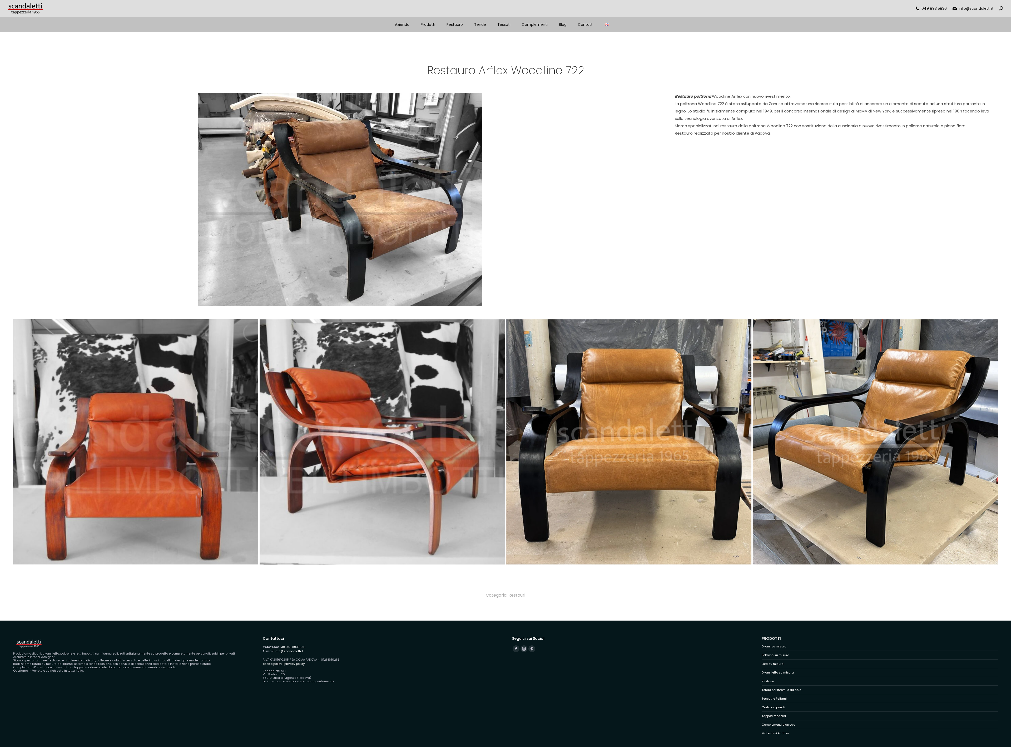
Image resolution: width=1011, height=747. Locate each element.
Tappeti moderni (774, 716)
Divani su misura (774, 646)
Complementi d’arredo (778, 724)
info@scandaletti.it (976, 8)
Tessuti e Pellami (774, 698)
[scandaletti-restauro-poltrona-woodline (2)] (628, 441)
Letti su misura (773, 664)
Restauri (516, 595)
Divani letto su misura (778, 672)
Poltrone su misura (775, 655)
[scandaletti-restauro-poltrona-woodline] (875, 441)
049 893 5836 (934, 8)
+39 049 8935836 (292, 647)
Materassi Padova (775, 733)
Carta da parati (773, 707)
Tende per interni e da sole (781, 690)
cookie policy (272, 664)
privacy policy (294, 664)
